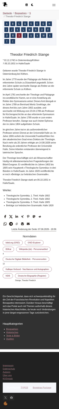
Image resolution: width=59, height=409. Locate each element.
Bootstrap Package (42, 387)
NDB (8, 276)
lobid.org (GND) (13, 242)
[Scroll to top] (53, 403)
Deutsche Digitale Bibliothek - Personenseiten (26, 259)
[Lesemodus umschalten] (26, 5)
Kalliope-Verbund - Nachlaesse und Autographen (27, 269)
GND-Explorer (34, 242)
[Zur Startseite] (5, 4)
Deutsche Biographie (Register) (32, 276)
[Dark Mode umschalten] (32, 5)
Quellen (10, 339)
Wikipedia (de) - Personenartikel (33, 249)
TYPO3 (24, 387)
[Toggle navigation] (54, 5)
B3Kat (8, 249)
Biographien (12, 329)
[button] (5, 216)
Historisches (12, 332)
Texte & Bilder (13, 335)
